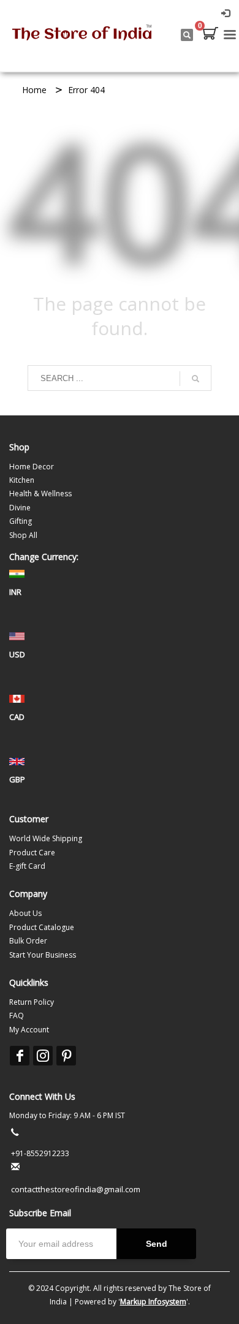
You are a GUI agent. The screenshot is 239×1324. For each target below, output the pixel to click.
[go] (195, 379)
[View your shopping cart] (209, 35)
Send (156, 1244)
